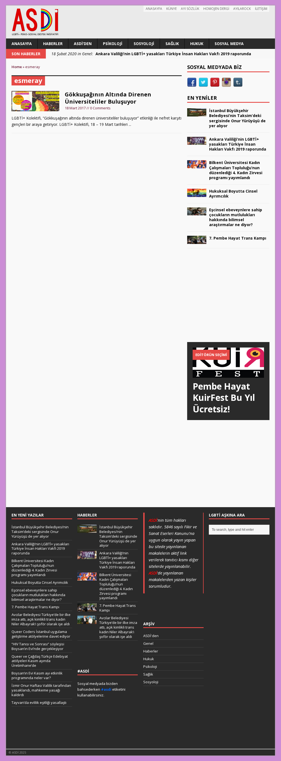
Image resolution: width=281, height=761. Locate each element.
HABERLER (87, 515)
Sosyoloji (144, 43)
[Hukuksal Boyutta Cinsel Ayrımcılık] (196, 193)
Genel (148, 643)
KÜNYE (171, 8)
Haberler (53, 43)
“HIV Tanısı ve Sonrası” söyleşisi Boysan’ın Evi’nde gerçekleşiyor (38, 646)
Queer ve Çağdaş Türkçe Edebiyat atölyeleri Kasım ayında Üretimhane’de (40, 661)
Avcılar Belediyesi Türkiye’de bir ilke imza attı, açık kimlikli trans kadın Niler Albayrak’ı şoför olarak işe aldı (41, 619)
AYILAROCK (242, 8)
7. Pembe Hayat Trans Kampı (237, 238)
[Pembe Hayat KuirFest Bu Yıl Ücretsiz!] (228, 374)
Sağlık (172, 43)
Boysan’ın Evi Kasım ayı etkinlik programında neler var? (37, 675)
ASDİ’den (83, 43)
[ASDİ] (140, 21)
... (130, 124)
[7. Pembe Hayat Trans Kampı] (196, 240)
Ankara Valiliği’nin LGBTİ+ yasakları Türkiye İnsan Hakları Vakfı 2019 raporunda (237, 144)
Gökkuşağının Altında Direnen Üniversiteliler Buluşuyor (108, 98)
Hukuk (196, 43)
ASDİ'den (151, 635)
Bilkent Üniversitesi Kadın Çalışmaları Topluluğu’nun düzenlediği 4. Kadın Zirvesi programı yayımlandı (235, 170)
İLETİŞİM (261, 8)
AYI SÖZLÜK (190, 8)
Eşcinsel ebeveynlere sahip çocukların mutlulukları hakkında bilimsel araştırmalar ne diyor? (235, 217)
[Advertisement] (228, 300)
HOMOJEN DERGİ (216, 8)
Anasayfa (22, 43)
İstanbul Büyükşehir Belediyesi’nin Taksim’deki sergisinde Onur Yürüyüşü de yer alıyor (237, 118)
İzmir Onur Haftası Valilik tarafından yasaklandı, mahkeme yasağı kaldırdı (41, 690)
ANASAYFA (154, 8)
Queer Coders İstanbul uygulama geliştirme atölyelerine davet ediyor (41, 634)
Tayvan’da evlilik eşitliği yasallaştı (39, 702)
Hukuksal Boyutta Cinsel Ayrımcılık (233, 193)
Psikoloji (112, 43)
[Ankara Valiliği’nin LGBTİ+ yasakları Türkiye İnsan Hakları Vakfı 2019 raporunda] (196, 141)
